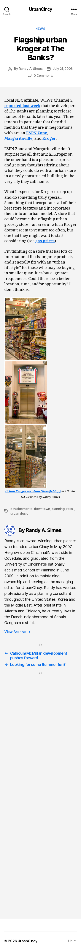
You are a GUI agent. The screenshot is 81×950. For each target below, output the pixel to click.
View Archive (17, 632)
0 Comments (43, 75)
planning (58, 509)
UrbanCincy (40, 9)
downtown (42, 509)
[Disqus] (40, 742)
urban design (20, 513)
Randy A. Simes (30, 69)
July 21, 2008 (63, 69)
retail (70, 509)
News (40, 29)
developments (21, 509)
